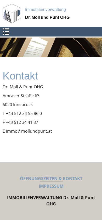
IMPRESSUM (51, 186)
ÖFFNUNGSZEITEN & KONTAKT (51, 178)
